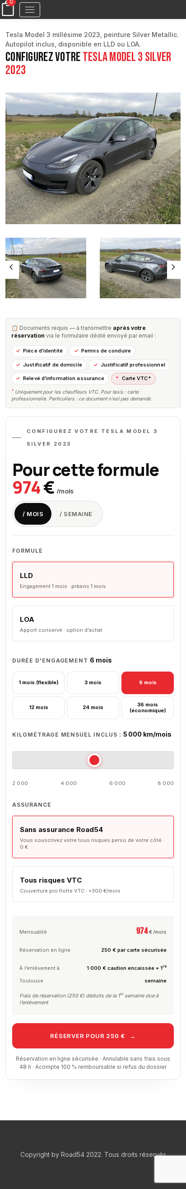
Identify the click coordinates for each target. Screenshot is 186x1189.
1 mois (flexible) (39, 682)
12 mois (38, 707)
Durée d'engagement (62, 660)
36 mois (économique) (148, 707)
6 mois (148, 682)
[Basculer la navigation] (29, 9)
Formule (27, 550)
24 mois (93, 707)
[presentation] (12, 270)
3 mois (93, 682)
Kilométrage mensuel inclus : (92, 734)
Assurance (31, 804)
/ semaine (76, 513)
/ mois (33, 513)
